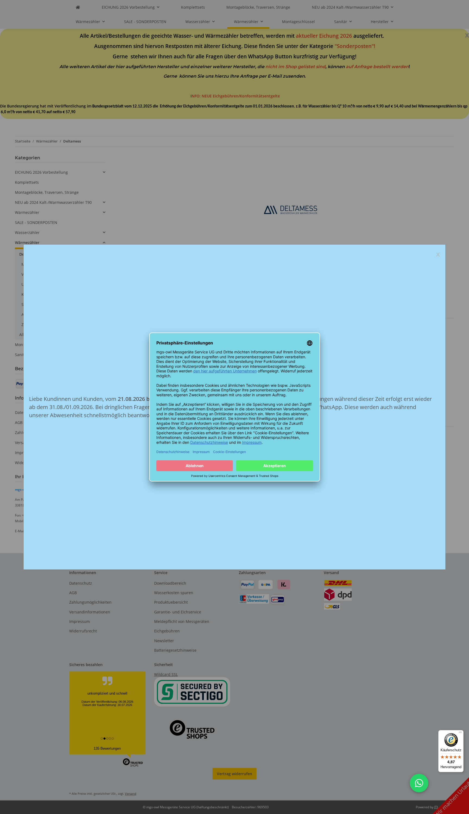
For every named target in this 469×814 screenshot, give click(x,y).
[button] (419, 783)
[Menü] (460, 733)
